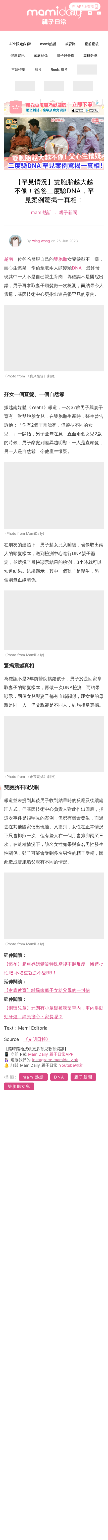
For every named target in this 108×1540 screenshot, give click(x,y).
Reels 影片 (59, 69)
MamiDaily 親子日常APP (50, 1054)
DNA (77, 268)
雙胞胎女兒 (19, 1086)
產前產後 (92, 44)
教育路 (70, 44)
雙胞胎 (60, 259)
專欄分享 (90, 55)
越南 (8, 259)
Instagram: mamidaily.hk (55, 1059)
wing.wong (41, 241)
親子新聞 (67, 212)
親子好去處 (65, 55)
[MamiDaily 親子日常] (54, 15)
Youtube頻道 (71, 1065)
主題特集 (18, 69)
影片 (38, 69)
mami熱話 (48, 44)
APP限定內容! (20, 44)
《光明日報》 (36, 1039)
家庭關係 (41, 55)
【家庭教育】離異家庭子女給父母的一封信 (47, 990)
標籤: (10, 1077)
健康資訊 (18, 55)
